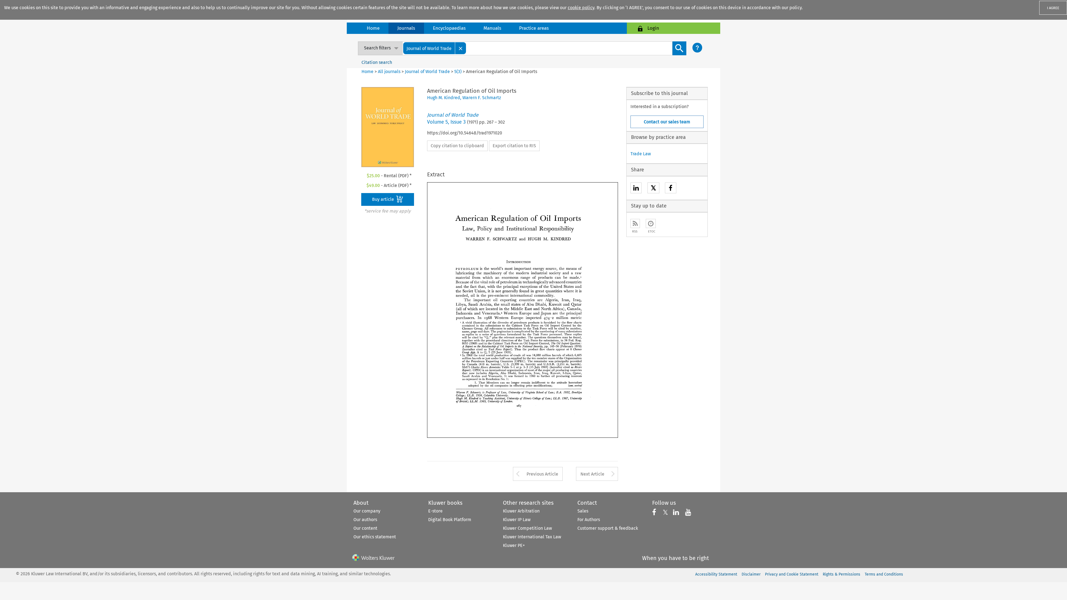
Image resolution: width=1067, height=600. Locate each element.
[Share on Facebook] (670, 188)
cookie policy (581, 7)
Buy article (383, 199)
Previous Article (542, 474)
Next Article (592, 474)
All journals (390, 71)
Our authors (365, 519)
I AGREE (1053, 8)
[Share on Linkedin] (636, 188)
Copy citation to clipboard (457, 145)
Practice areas (534, 28)
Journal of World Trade (427, 71)
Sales (582, 511)
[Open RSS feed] (635, 223)
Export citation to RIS (514, 145)
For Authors (588, 519)
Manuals (492, 28)
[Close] (460, 48)
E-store (435, 511)
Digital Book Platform (449, 519)
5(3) (458, 71)
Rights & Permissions (841, 574)
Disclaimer (751, 574)
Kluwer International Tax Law (532, 536)
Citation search (377, 62)
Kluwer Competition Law (527, 528)
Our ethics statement (374, 536)
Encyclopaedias (449, 28)
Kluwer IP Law (516, 519)
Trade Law (640, 153)
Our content (365, 528)
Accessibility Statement (716, 574)
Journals (406, 28)
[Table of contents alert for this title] (651, 223)
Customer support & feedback (607, 528)
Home (373, 28)
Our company (366, 511)
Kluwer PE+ (514, 545)
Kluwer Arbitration (521, 511)
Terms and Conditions (884, 574)
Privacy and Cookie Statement (791, 574)
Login (653, 28)
